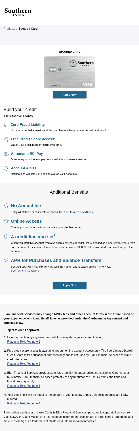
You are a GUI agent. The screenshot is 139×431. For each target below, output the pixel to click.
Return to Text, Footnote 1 (23, 341)
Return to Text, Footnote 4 (23, 403)
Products (9, 28)
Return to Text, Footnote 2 (23, 363)
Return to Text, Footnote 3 (23, 385)
